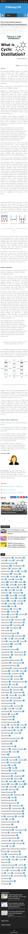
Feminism (17, 708)
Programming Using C (16, 840)
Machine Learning (4, 770)
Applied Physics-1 (4, 568)
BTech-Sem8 (12, 617)
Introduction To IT (4, 749)
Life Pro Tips (3, 762)
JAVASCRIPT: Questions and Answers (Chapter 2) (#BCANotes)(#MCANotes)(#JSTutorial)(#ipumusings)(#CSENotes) (17, 545)
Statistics (13, 859)
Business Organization (5, 630)
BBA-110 (2, 579)
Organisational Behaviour (17, 808)
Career (9, 638)
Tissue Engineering (13, 870)
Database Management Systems (18, 681)
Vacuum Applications (18, 873)
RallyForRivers (4, 851)
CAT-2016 (3, 641)
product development (15, 832)
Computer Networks (5, 663)
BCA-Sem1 (3, 595)
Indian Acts (16, 733)
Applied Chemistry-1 (22, 27)
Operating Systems (4, 805)
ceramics (22, 641)
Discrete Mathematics (5, 692)
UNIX (22, 870)
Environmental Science (5, 706)
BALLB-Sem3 (12, 576)
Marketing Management (5, 776)
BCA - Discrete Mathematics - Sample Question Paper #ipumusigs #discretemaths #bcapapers (17, 531)
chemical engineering (6, 28)
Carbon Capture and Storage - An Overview (13, 492)
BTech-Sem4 (3, 614)
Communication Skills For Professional (8, 649)
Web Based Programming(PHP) (7, 881)
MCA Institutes (4, 784)
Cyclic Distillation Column (17, 673)
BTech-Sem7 (3, 617)
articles (22, 571)
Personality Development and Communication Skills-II (11, 813)
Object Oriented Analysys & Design (7, 800)
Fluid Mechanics (4, 714)
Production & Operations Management (8, 835)
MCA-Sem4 (3, 786)
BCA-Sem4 (3, 598)
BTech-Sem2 (3, 611)
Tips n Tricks (3, 870)
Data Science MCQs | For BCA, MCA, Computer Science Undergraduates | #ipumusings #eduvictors (16, 904)
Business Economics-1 (5, 622)
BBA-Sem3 (12, 582)
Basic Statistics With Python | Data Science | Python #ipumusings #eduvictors (16, 913)
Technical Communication (6, 867)
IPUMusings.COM (13, 7)
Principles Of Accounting (6, 824)
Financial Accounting (5, 711)
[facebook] (18, 1)
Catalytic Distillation (12, 641)
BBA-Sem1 (17, 579)
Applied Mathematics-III (17, 566)
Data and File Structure (5, 676)
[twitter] (24, 1)
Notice (13, 797)
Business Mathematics (14, 628)
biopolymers (10, 603)
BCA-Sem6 (21, 598)
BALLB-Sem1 (16, 574)
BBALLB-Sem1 (20, 584)
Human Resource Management (7, 730)
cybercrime (14, 671)
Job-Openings (3, 754)
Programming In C (4, 840)
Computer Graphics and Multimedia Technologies (10, 660)
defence (13, 684)
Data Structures (17, 679)
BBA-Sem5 (3, 584)
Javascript (14, 751)
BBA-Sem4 (21, 582)
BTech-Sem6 (21, 614)
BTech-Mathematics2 (5, 609)
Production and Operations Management (8, 838)
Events (2, 708)
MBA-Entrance (16, 778)
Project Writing (19, 843)
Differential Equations (5, 689)
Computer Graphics (5, 657)
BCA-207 (10, 590)
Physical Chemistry (10, 816)
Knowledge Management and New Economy (9, 757)
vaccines (9, 873)
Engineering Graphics (5, 700)
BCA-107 (3, 590)
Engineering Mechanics (17, 700)
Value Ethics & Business (5, 875)
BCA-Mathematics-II (5, 592)
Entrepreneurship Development (7, 703)
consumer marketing (5, 668)
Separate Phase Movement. (13, 854)
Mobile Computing (12, 789)
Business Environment (5, 625)
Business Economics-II (18, 622)
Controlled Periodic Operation (18, 28)
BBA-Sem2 (3, 582)
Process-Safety (4, 832)
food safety (13, 714)
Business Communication (6, 619)
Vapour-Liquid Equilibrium (19, 875)
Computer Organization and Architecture (8, 665)
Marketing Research (18, 776)
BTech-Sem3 (13, 611)
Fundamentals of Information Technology (9, 722)
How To (21, 727)
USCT (2, 873)
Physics (19, 816)
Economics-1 (3, 698)
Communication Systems (18, 652)
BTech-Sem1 (15, 609)
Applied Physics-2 (15, 568)
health (2, 727)
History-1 (9, 727)
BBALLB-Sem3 (13, 587)
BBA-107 (20, 576)
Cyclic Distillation (4, 30)
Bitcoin (12, 606)
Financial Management (17, 711)
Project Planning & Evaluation (6, 843)
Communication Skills (5, 646)
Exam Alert (10, 708)
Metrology (3, 789)
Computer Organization (17, 663)
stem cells (21, 859)
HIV (15, 727)
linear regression (4, 765)
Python (10, 846)
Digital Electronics (16, 689)
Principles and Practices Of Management (9, 822)
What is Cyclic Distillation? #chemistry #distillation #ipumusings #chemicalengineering (12, 511)
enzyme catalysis (17, 706)
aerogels (3, 560)
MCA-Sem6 (12, 786)
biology (2, 603)
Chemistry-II (16, 644)
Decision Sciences (4, 684)
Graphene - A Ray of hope (8, 490)
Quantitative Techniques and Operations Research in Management (13, 848)
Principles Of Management (6, 830)
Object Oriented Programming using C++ (8, 803)
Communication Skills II (5, 652)
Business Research (18, 636)
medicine (19, 786)
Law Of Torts (3, 760)
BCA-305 (18, 590)
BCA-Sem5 (12, 598)
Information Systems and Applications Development (11, 738)
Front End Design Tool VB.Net (6, 716)
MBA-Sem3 (20, 781)
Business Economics (18, 619)
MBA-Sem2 (11, 781)
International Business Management (8, 741)
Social (10, 857)
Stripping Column (4, 862)
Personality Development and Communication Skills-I (11, 811)
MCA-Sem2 (21, 784)
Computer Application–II (5, 654)
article (15, 571)
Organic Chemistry (4, 808)
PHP (2, 816)
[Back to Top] (14, 930)
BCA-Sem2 (12, 595)
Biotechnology (4, 606)
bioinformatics (20, 601)
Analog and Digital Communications (8, 563)
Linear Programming (14, 762)
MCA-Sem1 (13, 784)
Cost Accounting (4, 671)
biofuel (12, 601)
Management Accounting (17, 770)
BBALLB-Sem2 (4, 587)
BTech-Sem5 (12, 614)
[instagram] (20, 1)
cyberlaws (22, 671)
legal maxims (21, 760)
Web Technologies (4, 883)
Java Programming (4, 751)
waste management (5, 878)
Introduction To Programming (17, 749)
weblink (5, 431)
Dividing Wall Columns (17, 692)
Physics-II (3, 819)
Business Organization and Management (8, 633)
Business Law (3, 628)
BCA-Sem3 (21, 595)
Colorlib (16, 932)
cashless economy (18, 638)
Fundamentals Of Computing (6, 719)
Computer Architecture (19, 654)
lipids (13, 768)
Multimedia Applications (5, 795)
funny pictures (4, 725)
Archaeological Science (5, 571)
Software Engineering (20, 857)
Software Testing (4, 859)
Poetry (10, 819)
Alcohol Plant (18, 560)
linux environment (4, 768)
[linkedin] (22, 1)
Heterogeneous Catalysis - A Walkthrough (12, 486)
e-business (3, 695)
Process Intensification (11, 32)
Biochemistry (3, 601)
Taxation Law (20, 865)
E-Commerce (11, 695)
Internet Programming (5, 743)
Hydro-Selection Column (5, 733)
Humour (18, 730)
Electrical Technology (14, 698)
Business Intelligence (18, 625)
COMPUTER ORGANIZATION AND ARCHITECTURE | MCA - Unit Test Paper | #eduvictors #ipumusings (17, 896)
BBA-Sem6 (12, 584)
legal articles (12, 760)
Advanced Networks (18, 557)
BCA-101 (21, 587)
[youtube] (26, 1)
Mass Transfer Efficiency (5, 778)
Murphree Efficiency (13, 30)
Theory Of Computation (19, 867)
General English (13, 725)
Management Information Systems (7, 773)
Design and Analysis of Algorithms (17, 687)
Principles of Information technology (8, 827)
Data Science (16, 676)
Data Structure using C (5, 679)
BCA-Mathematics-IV (16, 592)
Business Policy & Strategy (6, 636)
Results (2, 854)
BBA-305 (10, 579)
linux (12, 765)
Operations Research (16, 805)
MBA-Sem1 (3, 781)
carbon (2, 638)
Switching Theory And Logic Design (8, 865)
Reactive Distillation (14, 851)
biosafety (18, 603)
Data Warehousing (4, 681)
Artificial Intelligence (5, 574)
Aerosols (10, 560)
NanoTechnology (4, 797)
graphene (22, 725)
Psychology (3, 846)
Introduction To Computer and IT (7, 746)
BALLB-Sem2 (3, 576)
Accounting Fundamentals (6, 557)
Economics (20, 695)
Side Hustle (3, 857)
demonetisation (4, 687)
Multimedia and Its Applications (7, 792)
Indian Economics (4, 735)
